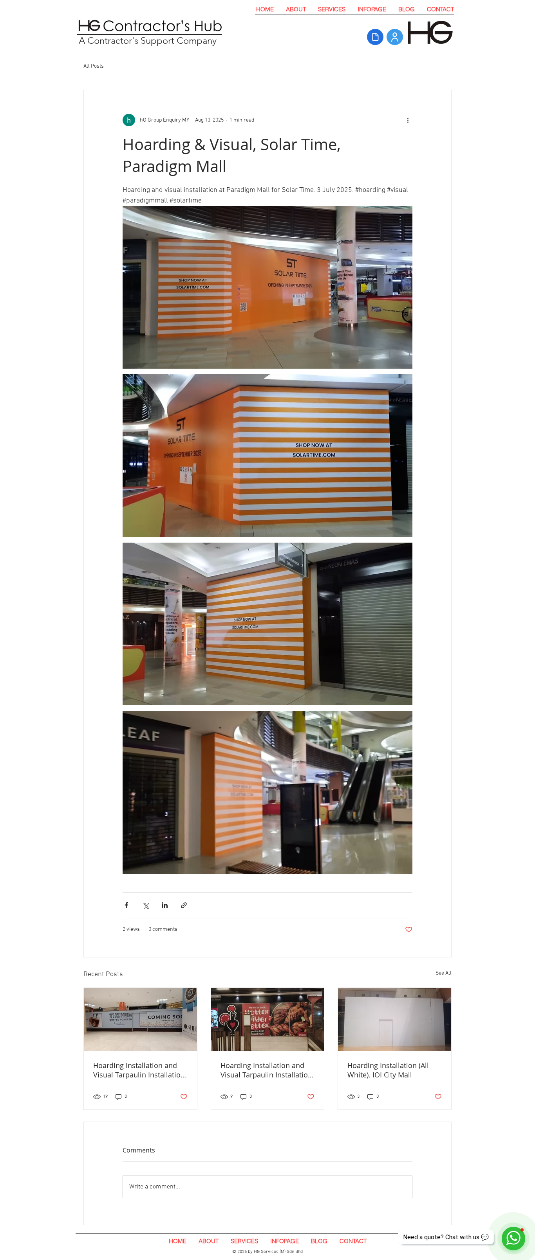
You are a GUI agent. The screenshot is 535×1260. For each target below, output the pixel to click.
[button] (331, 9)
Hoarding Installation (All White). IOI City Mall (388, 1070)
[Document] (375, 37)
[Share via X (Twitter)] (145, 905)
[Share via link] (184, 905)
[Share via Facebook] (126, 905)
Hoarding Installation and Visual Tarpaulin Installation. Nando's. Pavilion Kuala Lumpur (267, 1070)
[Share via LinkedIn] (164, 905)
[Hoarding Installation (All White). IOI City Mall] (394, 1019)
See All (444, 973)
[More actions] (407, 120)
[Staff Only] (395, 37)
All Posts (93, 66)
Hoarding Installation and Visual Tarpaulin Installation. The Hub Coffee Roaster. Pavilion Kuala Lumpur (140, 1070)
